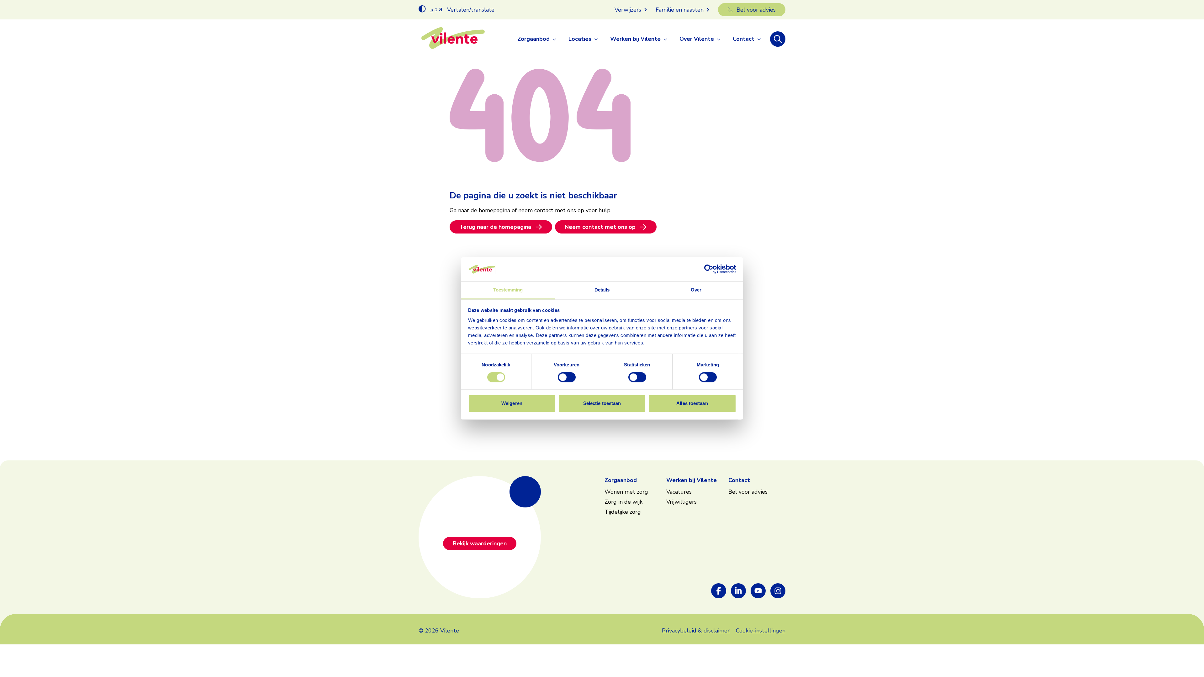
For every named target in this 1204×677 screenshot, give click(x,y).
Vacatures (679, 492)
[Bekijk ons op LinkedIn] (738, 590)
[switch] (567, 377)
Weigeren (511, 403)
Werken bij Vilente (635, 39)
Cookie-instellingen (760, 630)
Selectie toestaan (602, 403)
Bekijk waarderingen (480, 543)
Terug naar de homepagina (495, 227)
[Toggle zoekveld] (777, 39)
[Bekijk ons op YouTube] (758, 590)
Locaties (579, 39)
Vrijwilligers (681, 502)
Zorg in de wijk (623, 502)
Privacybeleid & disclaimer (696, 630)
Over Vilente (696, 39)
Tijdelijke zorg (623, 512)
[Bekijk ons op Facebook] (718, 590)
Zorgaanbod (533, 39)
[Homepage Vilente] (453, 39)
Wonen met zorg (626, 492)
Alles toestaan (692, 403)
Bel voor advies (756, 9)
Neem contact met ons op (600, 227)
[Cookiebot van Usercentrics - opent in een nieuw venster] (708, 269)
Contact (743, 39)
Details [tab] (602, 289)
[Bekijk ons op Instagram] (777, 590)
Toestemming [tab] (508, 289)
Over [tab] (696, 289)
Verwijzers (628, 9)
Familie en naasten (680, 9)
